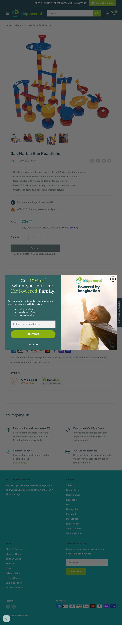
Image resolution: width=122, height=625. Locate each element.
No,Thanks (33, 344)
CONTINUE (33, 334)
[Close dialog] (113, 278)
